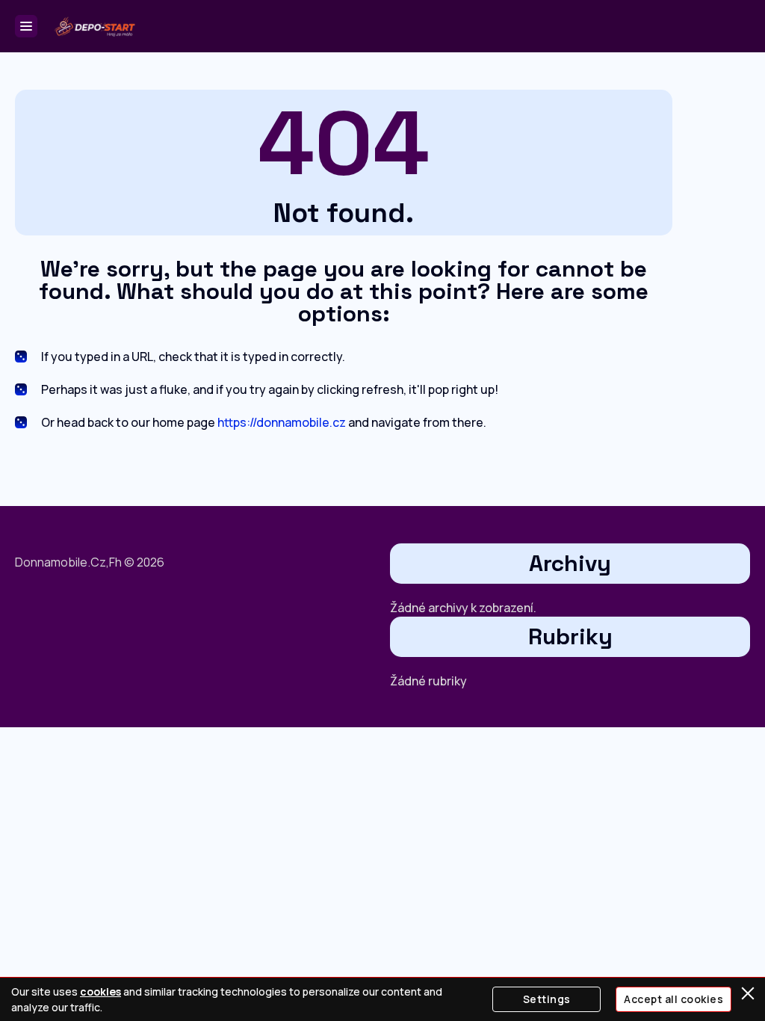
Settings (547, 999)
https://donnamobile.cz (281, 422)
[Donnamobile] (94, 26)
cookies (100, 991)
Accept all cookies (673, 999)
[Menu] (26, 26)
